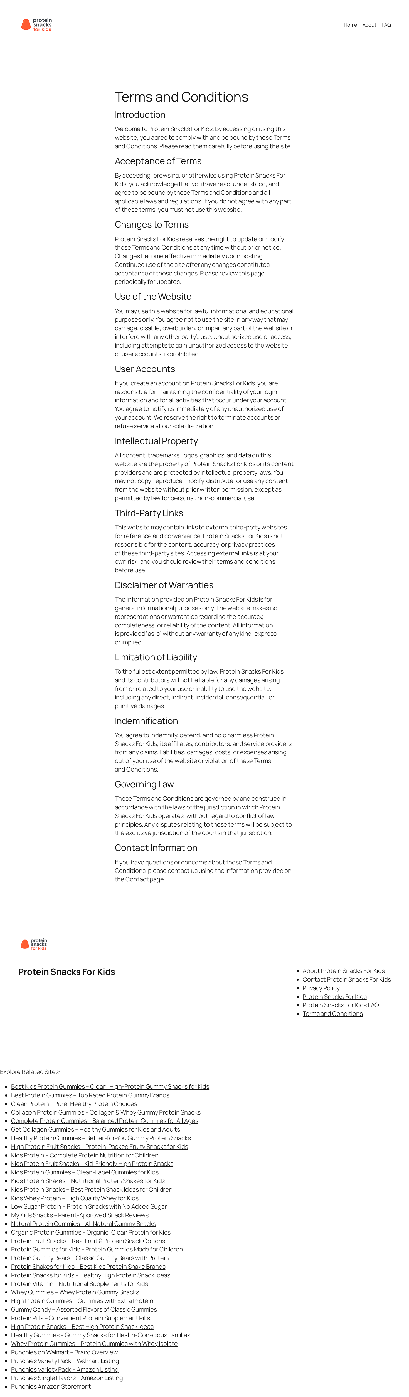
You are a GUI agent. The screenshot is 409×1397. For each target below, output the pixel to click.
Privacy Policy (321, 988)
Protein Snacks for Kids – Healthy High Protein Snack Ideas (90, 1275)
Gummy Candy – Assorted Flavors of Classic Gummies (84, 1309)
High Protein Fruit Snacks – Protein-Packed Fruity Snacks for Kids (99, 1146)
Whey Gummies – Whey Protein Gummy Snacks (75, 1292)
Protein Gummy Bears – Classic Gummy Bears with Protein (90, 1258)
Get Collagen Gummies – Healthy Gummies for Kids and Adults (95, 1129)
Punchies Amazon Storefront (51, 1386)
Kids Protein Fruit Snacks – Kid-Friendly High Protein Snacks (92, 1163)
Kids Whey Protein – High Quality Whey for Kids (74, 1198)
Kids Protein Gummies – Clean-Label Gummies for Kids (85, 1172)
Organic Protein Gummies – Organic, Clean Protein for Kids (91, 1232)
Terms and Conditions (333, 1013)
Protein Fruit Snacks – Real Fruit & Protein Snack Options (88, 1241)
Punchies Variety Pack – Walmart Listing (65, 1361)
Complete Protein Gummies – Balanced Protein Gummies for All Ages (104, 1121)
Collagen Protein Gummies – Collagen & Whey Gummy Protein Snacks (106, 1112)
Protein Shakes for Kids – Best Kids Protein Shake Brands (88, 1266)
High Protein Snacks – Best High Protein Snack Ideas (82, 1326)
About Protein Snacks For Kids (344, 971)
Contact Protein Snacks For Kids (347, 979)
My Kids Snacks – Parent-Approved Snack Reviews (79, 1215)
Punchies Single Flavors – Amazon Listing (67, 1378)
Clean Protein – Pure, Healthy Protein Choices (74, 1104)
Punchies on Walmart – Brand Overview (64, 1352)
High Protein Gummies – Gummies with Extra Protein (82, 1301)
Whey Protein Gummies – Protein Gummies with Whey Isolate (94, 1343)
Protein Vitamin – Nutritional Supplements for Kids (79, 1284)
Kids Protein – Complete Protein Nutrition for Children (85, 1155)
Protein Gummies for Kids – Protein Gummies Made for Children (97, 1249)
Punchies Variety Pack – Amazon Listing (65, 1369)
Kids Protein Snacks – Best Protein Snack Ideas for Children (92, 1189)
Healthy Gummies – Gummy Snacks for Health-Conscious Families (100, 1335)
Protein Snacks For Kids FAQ (341, 1005)
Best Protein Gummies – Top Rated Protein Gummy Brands (90, 1095)
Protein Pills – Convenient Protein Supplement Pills (80, 1318)
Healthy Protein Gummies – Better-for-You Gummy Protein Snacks (101, 1138)
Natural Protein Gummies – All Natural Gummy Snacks (83, 1223)
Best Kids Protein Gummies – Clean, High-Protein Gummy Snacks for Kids (110, 1086)
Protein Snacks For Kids (66, 971)
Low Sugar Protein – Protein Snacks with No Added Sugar (89, 1206)
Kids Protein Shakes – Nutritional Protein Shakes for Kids (88, 1181)
